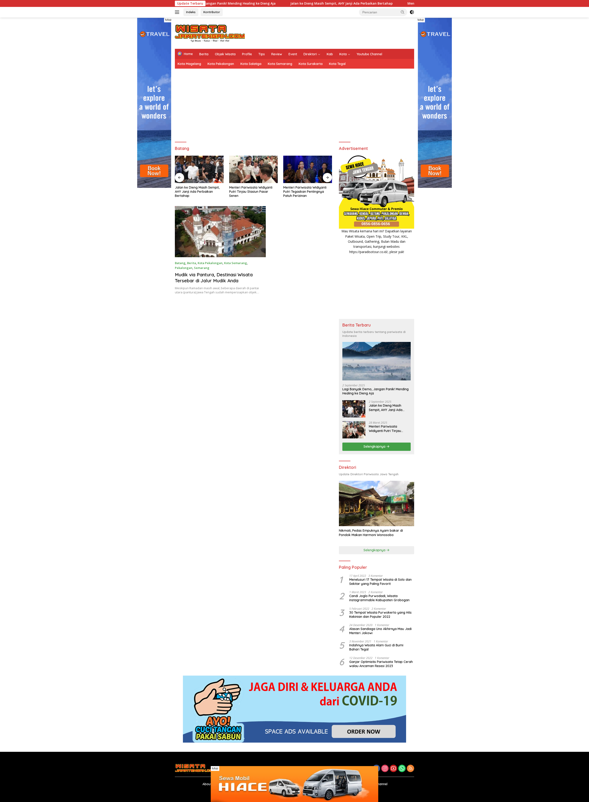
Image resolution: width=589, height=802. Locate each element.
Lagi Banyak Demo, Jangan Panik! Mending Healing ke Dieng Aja (375, 391)
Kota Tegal (337, 64)
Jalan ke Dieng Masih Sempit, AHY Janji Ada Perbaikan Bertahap (302, 3)
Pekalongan (183, 268)
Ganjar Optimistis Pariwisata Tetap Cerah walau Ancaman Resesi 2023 (381, 664)
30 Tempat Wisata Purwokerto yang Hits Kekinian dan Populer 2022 (380, 614)
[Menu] (178, 12)
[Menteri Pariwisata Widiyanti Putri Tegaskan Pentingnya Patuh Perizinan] (253, 169)
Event (293, 54)
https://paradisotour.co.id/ (368, 252)
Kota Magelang (189, 64)
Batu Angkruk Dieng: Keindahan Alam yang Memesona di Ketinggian (307, 191)
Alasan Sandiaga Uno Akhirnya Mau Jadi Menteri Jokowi (380, 631)
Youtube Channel (369, 54)
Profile (247, 54)
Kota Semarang (280, 64)
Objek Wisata (225, 54)
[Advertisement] (330, 32)
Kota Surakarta (311, 64)
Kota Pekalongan (221, 64)
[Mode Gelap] (412, 12)
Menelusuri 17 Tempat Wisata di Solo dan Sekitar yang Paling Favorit (380, 581)
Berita (203, 54)
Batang (180, 263)
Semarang (201, 268)
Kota (343, 54)
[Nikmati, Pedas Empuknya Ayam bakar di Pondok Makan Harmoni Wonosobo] (376, 503)
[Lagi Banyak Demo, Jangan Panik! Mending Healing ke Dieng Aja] (376, 361)
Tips (261, 54)
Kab (330, 54)
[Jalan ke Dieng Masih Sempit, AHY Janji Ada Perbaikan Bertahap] (353, 408)
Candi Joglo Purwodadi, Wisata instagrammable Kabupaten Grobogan (379, 598)
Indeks (191, 12)
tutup (168, 19)
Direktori (310, 54)
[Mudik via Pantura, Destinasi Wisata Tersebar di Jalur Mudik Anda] (220, 231)
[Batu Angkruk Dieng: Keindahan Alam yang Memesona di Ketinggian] (307, 169)
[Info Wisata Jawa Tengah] (210, 33)
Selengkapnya (375, 446)
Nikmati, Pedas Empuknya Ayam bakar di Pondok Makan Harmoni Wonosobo (371, 532)
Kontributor (211, 12)
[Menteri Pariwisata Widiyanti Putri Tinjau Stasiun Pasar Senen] (199, 169)
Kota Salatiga (250, 64)
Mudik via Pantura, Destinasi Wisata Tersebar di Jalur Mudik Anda (214, 277)
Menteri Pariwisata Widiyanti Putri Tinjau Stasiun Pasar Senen (196, 191)
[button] (402, 12)
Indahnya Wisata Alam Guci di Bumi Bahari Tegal (376, 647)
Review (276, 54)
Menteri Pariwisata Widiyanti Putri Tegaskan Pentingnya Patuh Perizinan (250, 191)
